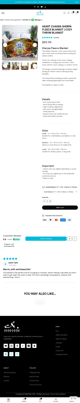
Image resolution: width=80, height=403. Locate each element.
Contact (6, 381)
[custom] (6, 346)
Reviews (6, 376)
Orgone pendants (62, 335)
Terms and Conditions (58, 394)
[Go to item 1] (9, 248)
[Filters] (70, 239)
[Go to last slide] (5, 45)
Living (57, 347)
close (4, 2)
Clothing (58, 343)
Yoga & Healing (61, 339)
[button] (47, 37)
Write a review (46, 239)
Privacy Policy (34, 381)
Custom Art (59, 351)
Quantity (45, 197)
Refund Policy (34, 376)
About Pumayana (10, 372)
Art (57, 331)
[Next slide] (35, 45)
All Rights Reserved (43, 394)
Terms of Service (36, 385)
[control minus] (43, 201)
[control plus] (50, 201)
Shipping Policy (35, 372)
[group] (15, 66)
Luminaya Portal (61, 354)
